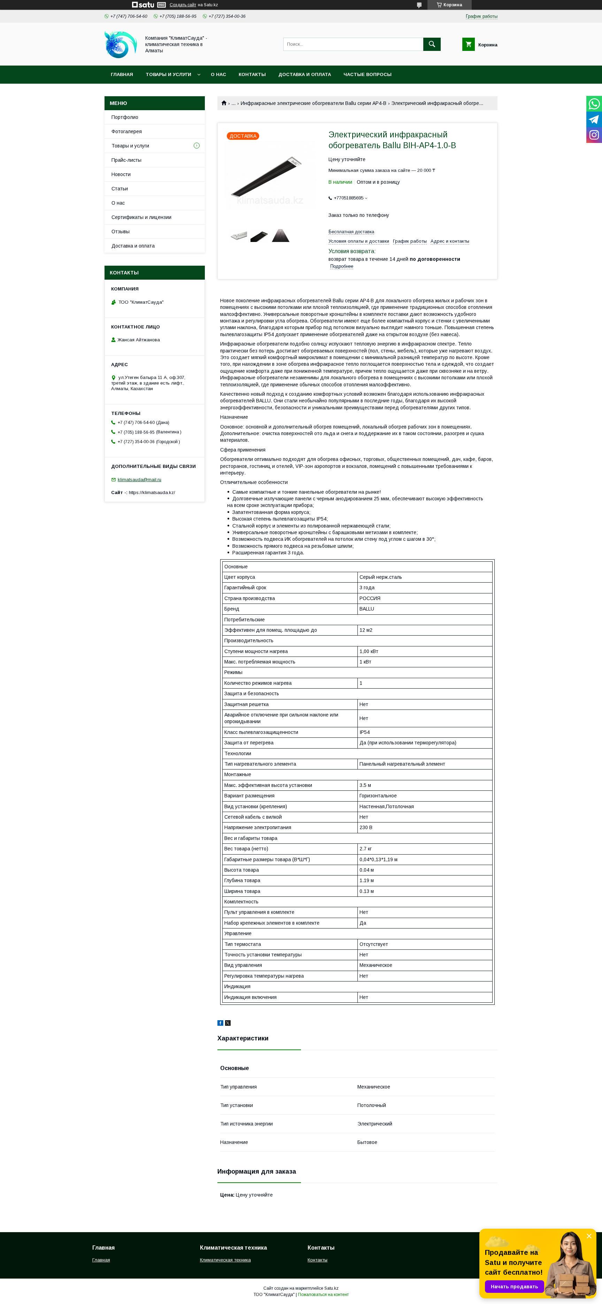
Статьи (119, 188)
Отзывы (120, 231)
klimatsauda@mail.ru (139, 479)
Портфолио (124, 117)
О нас (218, 74)
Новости (121, 174)
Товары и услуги (168, 74)
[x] (228, 1024)
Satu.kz (331, 1288)
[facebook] (220, 1024)
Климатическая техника (225, 1260)
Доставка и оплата (304, 74)
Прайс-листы (126, 160)
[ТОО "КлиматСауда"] (121, 56)
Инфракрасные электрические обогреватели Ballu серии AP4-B (313, 103)
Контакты (252, 74)
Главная (122, 74)
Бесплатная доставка (351, 231)
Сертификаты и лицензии (141, 217)
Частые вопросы (368, 74)
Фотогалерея (126, 131)
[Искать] (432, 44)
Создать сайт (183, 4)
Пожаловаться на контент (323, 1294)
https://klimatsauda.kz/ (152, 492)
